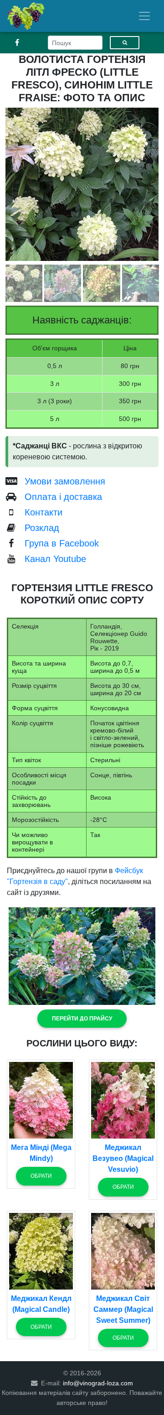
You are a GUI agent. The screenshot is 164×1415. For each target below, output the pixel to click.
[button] (82, 1018)
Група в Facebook (62, 543)
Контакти (43, 512)
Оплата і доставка (63, 497)
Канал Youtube (55, 559)
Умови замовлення (65, 481)
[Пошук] (124, 42)
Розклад (42, 528)
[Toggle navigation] (144, 16)
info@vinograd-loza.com (98, 1383)
